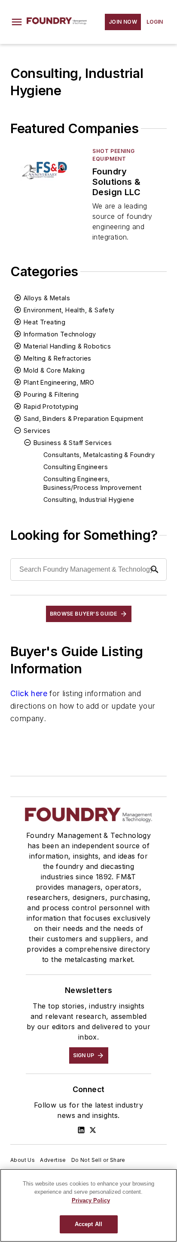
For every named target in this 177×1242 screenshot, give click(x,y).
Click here (28, 693)
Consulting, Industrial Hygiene (88, 499)
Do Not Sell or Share (98, 1160)
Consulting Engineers (75, 466)
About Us (22, 1160)
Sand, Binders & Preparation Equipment (83, 418)
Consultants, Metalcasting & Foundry (99, 454)
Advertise (53, 1160)
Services (37, 430)
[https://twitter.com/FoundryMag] (92, 1130)
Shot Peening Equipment (113, 155)
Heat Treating (44, 322)
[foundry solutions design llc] (47, 168)
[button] (16, 22)
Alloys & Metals (47, 298)
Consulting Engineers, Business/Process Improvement (92, 483)
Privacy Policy (91, 1200)
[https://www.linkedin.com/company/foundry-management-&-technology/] (81, 1130)
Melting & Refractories (58, 358)
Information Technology (60, 334)
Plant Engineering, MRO (59, 382)
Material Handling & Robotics (67, 346)
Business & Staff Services (73, 442)
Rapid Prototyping (51, 406)
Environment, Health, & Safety (69, 310)
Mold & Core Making (54, 370)
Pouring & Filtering (51, 394)
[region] (88, 1205)
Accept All (88, 1224)
